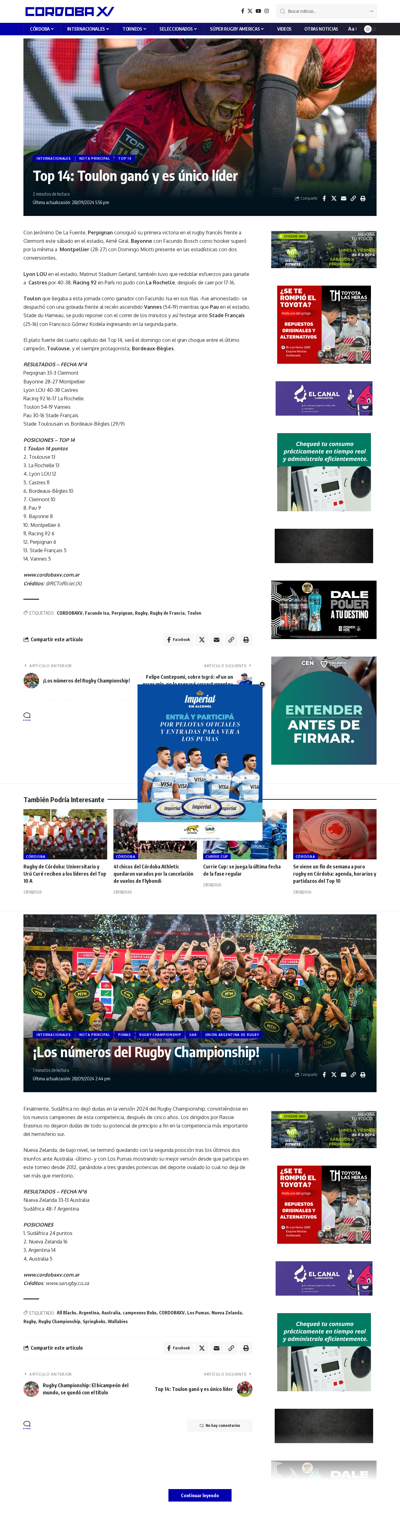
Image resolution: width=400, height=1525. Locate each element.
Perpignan (122, 613)
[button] (352, 29)
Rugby (141, 613)
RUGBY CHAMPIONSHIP (160, 1035)
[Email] (343, 198)
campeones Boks (140, 1312)
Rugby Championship (59, 1321)
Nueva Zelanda (227, 1312)
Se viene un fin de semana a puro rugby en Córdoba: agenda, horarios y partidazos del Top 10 (334, 873)
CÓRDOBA (36, 856)
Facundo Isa (97, 613)
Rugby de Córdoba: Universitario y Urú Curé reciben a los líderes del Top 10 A (64, 873)
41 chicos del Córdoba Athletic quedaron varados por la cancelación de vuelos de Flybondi (153, 873)
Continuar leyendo (200, 1495)
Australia (111, 1312)
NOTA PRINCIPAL (94, 158)
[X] (250, 11)
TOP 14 (124, 158)
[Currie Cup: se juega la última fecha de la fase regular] (245, 834)
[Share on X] (333, 198)
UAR (193, 1035)
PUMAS (124, 1035)
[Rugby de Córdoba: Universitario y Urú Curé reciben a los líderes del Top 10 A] (65, 834)
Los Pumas (198, 1312)
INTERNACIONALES (54, 158)
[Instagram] (266, 11)
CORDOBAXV (69, 613)
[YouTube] (258, 11)
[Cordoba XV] (68, 11)
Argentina (89, 1312)
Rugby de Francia (167, 613)
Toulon (194, 613)
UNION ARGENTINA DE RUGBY (232, 1035)
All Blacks (66, 1312)
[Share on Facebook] (324, 198)
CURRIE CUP (217, 856)
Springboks (94, 1321)
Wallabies (118, 1321)
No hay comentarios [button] (223, 717)
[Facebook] (243, 11)
